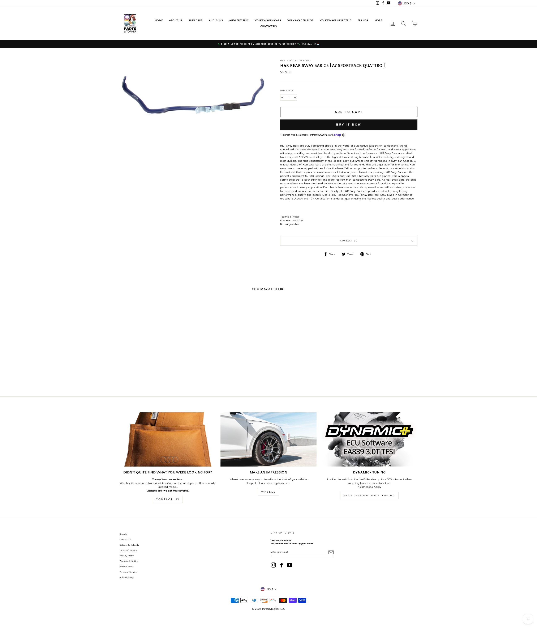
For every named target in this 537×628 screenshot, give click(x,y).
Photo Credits (127, 566)
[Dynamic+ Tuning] (369, 439)
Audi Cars (196, 20)
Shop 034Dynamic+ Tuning (369, 495)
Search (123, 534)
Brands (363, 20)
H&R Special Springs (295, 60)
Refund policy (127, 577)
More (378, 20)
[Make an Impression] (268, 439)
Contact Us (268, 26)
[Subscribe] (331, 552)
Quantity (287, 90)
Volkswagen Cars (268, 20)
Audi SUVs (216, 20)
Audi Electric (239, 20)
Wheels (268, 492)
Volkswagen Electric (335, 20)
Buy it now (348, 125)
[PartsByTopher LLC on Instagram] (273, 565)
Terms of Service (128, 550)
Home (159, 20)
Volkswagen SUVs (300, 20)
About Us (175, 20)
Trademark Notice (129, 561)
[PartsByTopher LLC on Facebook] (281, 565)
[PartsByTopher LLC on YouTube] (289, 565)
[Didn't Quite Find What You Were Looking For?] (168, 439)
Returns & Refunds (129, 545)
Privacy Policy (127, 555)
